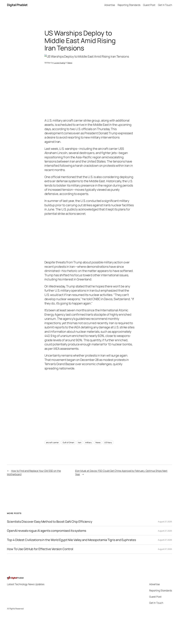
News (69, 62)
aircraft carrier (52, 442)
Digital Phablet (17, 5)
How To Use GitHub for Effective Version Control (40, 549)
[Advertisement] (89, 96)
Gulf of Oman (68, 442)
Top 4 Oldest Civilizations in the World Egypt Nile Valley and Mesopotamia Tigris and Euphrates (71, 540)
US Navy (108, 442)
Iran (79, 442)
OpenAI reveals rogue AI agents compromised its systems (46, 530)
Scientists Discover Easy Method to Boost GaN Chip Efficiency (49, 521)
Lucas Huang (59, 62)
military (88, 442)
